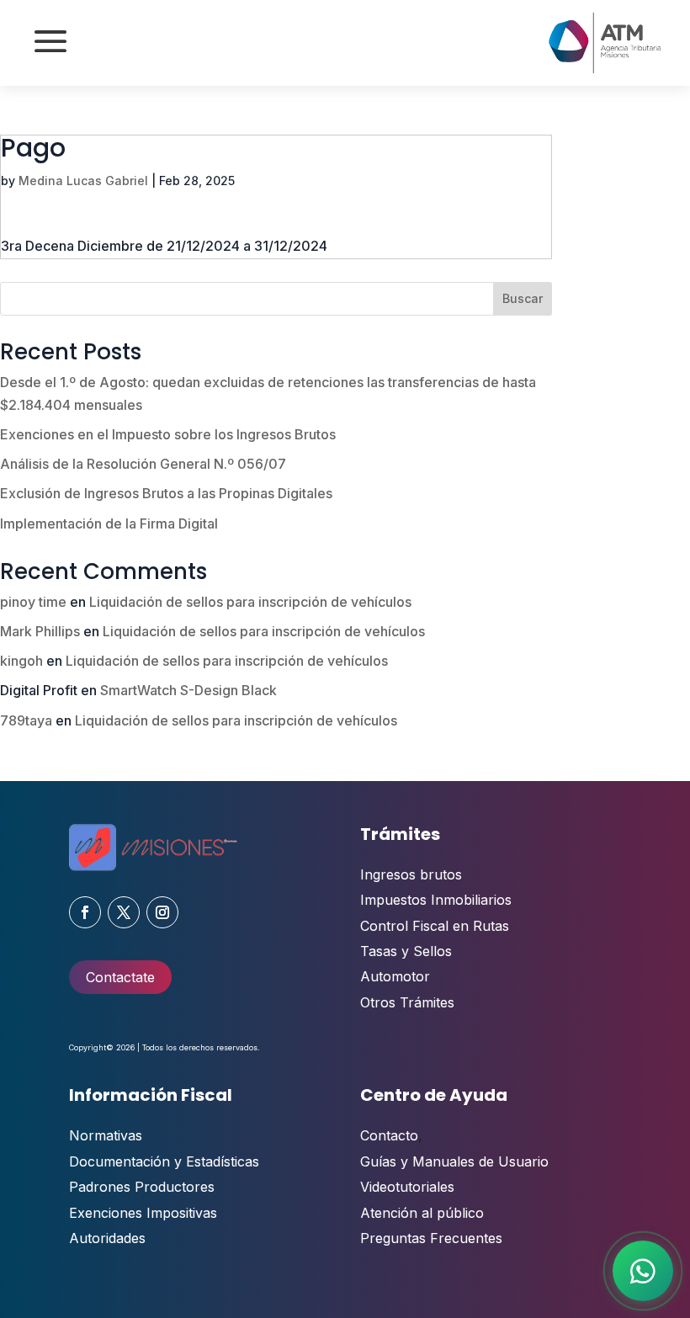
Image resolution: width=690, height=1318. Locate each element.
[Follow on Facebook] (85, 912)
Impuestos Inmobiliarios (436, 899)
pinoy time (33, 601)
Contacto (389, 1135)
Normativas (105, 1135)
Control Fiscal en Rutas (434, 925)
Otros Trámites (407, 1002)
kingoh (21, 660)
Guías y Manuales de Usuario (454, 1161)
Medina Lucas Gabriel (83, 180)
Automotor (395, 976)
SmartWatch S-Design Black (188, 690)
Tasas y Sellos (406, 951)
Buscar (522, 298)
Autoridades (107, 1238)
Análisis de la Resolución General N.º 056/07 (143, 463)
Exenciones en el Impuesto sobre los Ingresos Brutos (168, 434)
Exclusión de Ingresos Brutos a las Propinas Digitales (166, 493)
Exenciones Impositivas (143, 1212)
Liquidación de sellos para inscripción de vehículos (250, 601)
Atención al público (422, 1212)
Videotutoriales (407, 1186)
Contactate (120, 977)
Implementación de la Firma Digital (109, 523)
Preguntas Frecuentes (431, 1238)
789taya (26, 720)
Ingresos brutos (411, 874)
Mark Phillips (40, 631)
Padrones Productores (142, 1186)
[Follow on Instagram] (162, 912)
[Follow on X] (124, 912)
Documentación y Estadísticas (164, 1161)
